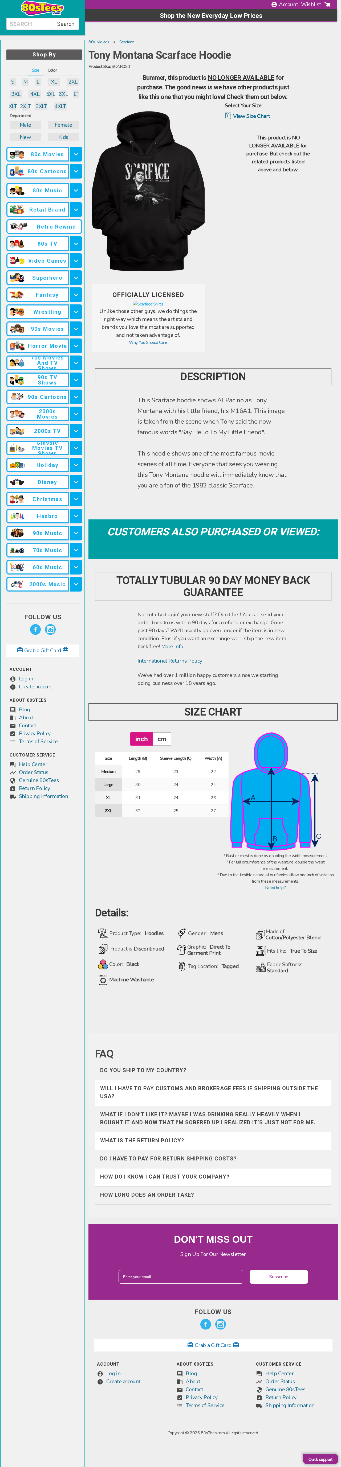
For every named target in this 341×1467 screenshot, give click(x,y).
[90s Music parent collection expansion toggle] (76, 533)
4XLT (60, 106)
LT (76, 94)
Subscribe (278, 1277)
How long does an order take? (147, 1195)
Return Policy (34, 788)
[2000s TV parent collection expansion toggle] (76, 431)
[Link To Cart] (327, 5)
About (26, 717)
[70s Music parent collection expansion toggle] (76, 550)
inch (141, 738)
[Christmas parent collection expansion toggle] (76, 499)
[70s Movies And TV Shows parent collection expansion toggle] (76, 363)
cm (161, 738)
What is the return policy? (142, 1140)
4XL (34, 94)
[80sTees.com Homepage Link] (42, 15)
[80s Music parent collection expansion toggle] (76, 190)
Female (63, 125)
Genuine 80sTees (39, 780)
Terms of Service (38, 741)
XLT (13, 106)
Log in (26, 678)
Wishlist (311, 4)
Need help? (275, 888)
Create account (36, 686)
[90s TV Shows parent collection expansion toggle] (76, 380)
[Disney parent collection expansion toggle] (76, 482)
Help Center (33, 764)
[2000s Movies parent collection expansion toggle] (76, 414)
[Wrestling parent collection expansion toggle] (76, 311)
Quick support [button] (320, 1459)
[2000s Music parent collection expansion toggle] (76, 584)
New (25, 137)
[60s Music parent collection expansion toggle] (76, 567)
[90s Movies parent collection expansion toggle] (76, 328)
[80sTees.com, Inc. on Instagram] (50, 629)
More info (172, 646)
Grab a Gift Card (43, 650)
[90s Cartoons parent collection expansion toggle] (76, 397)
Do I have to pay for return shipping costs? (168, 1158)
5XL (51, 94)
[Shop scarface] (148, 304)
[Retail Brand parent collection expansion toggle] (76, 209)
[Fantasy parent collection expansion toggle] (76, 294)
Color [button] (52, 70)
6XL (63, 94)
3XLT (41, 106)
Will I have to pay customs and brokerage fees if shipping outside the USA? (209, 1092)
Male (25, 125)
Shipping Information (43, 796)
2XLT (25, 106)
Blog (24, 709)
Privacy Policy (35, 733)
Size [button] (35, 70)
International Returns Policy (169, 660)
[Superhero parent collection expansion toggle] (76, 277)
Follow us (43, 617)
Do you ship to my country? (143, 1070)
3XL (16, 94)
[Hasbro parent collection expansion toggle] (76, 516)
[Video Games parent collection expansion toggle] (76, 260)
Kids (63, 137)
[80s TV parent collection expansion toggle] (76, 243)
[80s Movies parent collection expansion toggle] (76, 154)
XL (54, 81)
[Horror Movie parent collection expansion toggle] (76, 345)
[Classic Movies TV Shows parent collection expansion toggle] (76, 448)
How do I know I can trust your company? (165, 1176)
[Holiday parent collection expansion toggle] (76, 465)
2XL (73, 81)
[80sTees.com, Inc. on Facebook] (35, 629)
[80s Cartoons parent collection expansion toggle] (76, 171)
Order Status (33, 772)
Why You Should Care (148, 342)
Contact (27, 725)
